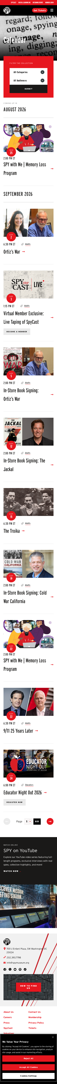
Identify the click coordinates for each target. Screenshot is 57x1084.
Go (37, 821)
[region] (28, 1058)
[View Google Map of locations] (28, 987)
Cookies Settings (28, 1076)
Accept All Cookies (28, 1067)
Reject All (28, 1058)
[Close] (53, 1037)
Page (19, 821)
